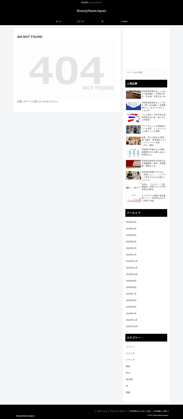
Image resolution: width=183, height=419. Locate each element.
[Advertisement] (146, 48)
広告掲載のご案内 (160, 411)
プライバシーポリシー (118, 411)
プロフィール (102, 411)
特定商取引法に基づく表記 (140, 411)
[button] (164, 72)
